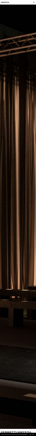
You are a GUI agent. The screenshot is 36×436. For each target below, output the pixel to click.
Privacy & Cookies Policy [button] (24, 434)
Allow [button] (30, 434)
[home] (5, 2)
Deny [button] (33, 434)
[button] (33, 2)
